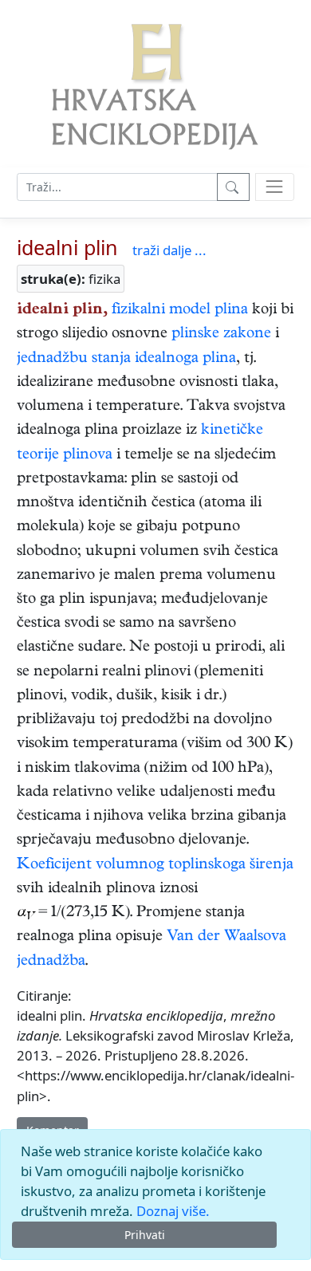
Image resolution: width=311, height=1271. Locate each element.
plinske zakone (221, 334)
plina (231, 310)
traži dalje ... (169, 250)
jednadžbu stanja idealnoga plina (126, 359)
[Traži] (233, 187)
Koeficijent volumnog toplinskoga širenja (155, 865)
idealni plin (67, 247)
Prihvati (144, 1234)
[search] (274, 187)
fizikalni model (161, 310)
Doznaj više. (173, 1211)
